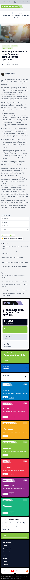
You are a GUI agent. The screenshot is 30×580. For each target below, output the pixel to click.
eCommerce (14, 45)
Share (5, 235)
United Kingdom (15, 526)
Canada (11, 522)
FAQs (4, 555)
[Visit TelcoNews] (10, 500)
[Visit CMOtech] (10, 403)
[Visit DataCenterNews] (10, 423)
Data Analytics (17, 15)
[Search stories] (26, 536)
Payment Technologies (15, 17)
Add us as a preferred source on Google (13, 238)
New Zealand (6, 526)
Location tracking (7, 48)
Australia (5, 522)
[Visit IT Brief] (10, 461)
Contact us (5, 545)
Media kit (12, 397)
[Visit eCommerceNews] (10, 442)
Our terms (5, 564)
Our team (5, 561)
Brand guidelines (7, 542)
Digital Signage (25, 15)
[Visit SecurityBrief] (10, 480)
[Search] (21, 21)
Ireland (22, 522)
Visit (4, 397)
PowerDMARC (18, 578)
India (17, 522)
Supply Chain (6, 45)
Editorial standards (7, 551)
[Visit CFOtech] (10, 384)
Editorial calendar (7, 548)
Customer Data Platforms (7, 15)
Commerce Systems (18, 13)
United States (6, 529)
